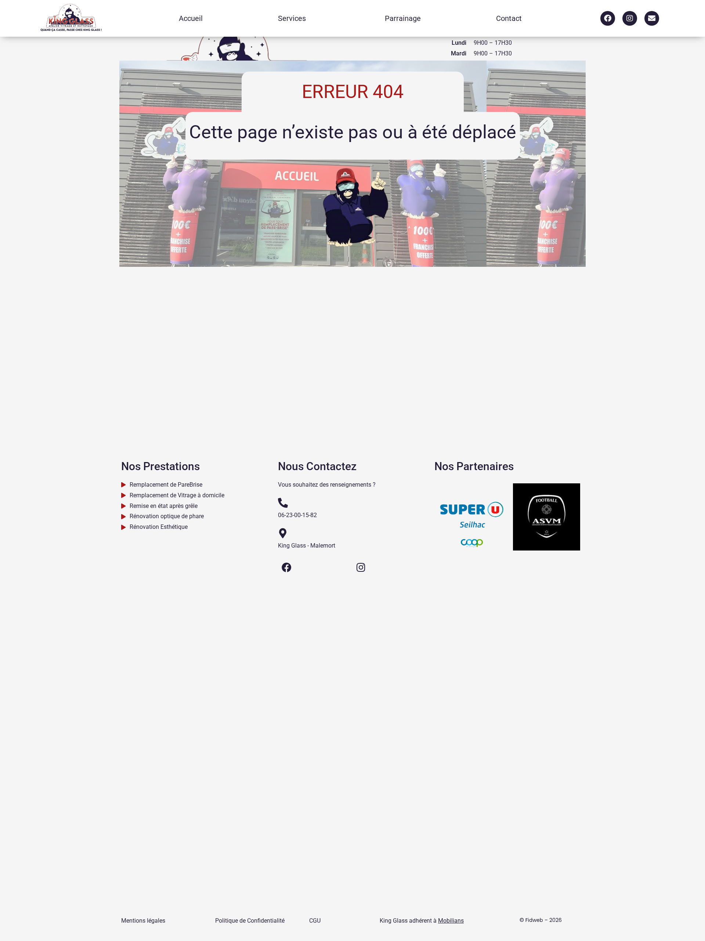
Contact (509, 18)
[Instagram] (629, 18)
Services (292, 18)
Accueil (191, 18)
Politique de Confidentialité (250, 920)
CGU (315, 920)
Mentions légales (143, 920)
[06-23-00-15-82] (283, 503)
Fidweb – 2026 (543, 920)
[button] (293, 18)
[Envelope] (651, 18)
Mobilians (451, 920)
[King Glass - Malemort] (283, 533)
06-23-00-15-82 (297, 515)
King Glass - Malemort (306, 545)
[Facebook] (607, 18)
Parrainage (403, 18)
